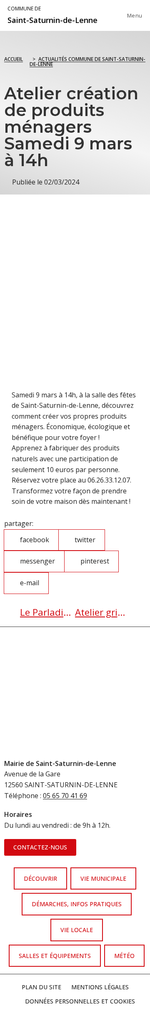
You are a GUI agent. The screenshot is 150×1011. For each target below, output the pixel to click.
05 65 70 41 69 (65, 795)
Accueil (13, 59)
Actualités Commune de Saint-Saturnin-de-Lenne (87, 62)
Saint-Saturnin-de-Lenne (53, 15)
